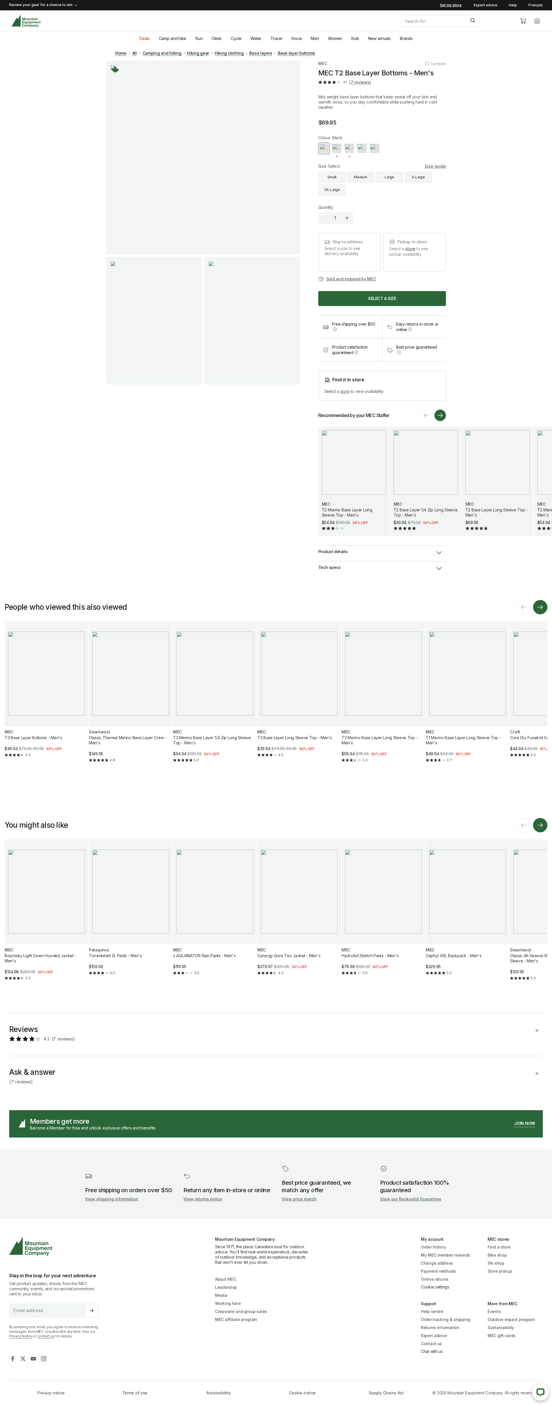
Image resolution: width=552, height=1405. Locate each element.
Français (535, 5)
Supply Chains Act (386, 1392)
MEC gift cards (501, 1335)
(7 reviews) (360, 82)
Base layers (260, 53)
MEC (322, 63)
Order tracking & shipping (445, 1319)
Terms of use (135, 1392)
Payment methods (438, 1271)
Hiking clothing (229, 53)
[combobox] (456, 21)
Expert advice (485, 5)
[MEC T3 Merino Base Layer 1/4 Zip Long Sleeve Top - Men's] (215, 696)
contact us (46, 1336)
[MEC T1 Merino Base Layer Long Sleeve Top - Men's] (467, 696)
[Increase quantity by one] (347, 218)
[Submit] (472, 21)
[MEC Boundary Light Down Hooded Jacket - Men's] (46, 914)
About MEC (225, 1279)
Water (255, 38)
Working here (228, 1303)
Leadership (226, 1287)
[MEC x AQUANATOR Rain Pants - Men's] (215, 912)
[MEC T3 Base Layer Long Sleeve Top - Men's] (299, 694)
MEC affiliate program (236, 1319)
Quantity (325, 207)
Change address (437, 1263)
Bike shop (497, 1255)
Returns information (440, 1327)
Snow (296, 38)
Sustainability (501, 1327)
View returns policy (202, 1198)
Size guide (435, 166)
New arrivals (379, 38)
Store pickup (500, 1271)
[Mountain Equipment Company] (56, 1246)
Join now (524, 1123)
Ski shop (496, 1263)
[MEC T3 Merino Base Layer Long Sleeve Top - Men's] (383, 696)
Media (221, 1295)
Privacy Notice (21, 1336)
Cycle (236, 38)
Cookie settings (435, 1286)
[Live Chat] (540, 1392)
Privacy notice (51, 1392)
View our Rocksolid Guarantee (410, 1198)
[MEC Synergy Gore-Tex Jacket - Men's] (299, 912)
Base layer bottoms (296, 53)
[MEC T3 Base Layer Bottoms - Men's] (46, 694)
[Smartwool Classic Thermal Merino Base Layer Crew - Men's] (130, 696)
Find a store (499, 1247)
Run (198, 38)
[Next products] (440, 415)
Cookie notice (302, 1392)
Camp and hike (172, 38)
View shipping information (111, 1198)
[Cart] (523, 21)
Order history (433, 1247)
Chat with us (432, 1351)
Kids (355, 38)
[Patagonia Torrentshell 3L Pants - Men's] (130, 912)
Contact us (431, 1343)
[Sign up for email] (92, 1311)
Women (335, 38)
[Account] (537, 21)
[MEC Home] (26, 21)
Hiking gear (198, 53)
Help (513, 5)
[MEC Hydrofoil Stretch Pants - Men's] (383, 912)
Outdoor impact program (511, 1319)
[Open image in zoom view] (203, 158)
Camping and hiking (162, 53)
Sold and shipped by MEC (351, 278)
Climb (217, 38)
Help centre (432, 1311)
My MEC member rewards (445, 1255)
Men (315, 38)
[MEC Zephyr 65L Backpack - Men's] (467, 912)
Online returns (434, 1279)
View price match (299, 1198)
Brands (406, 38)
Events (494, 1311)
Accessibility (218, 1392)
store (410, 248)
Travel (276, 38)
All (134, 53)
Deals (144, 38)
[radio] (324, 148)
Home (120, 53)
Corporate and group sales (241, 1311)
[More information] (115, 70)
